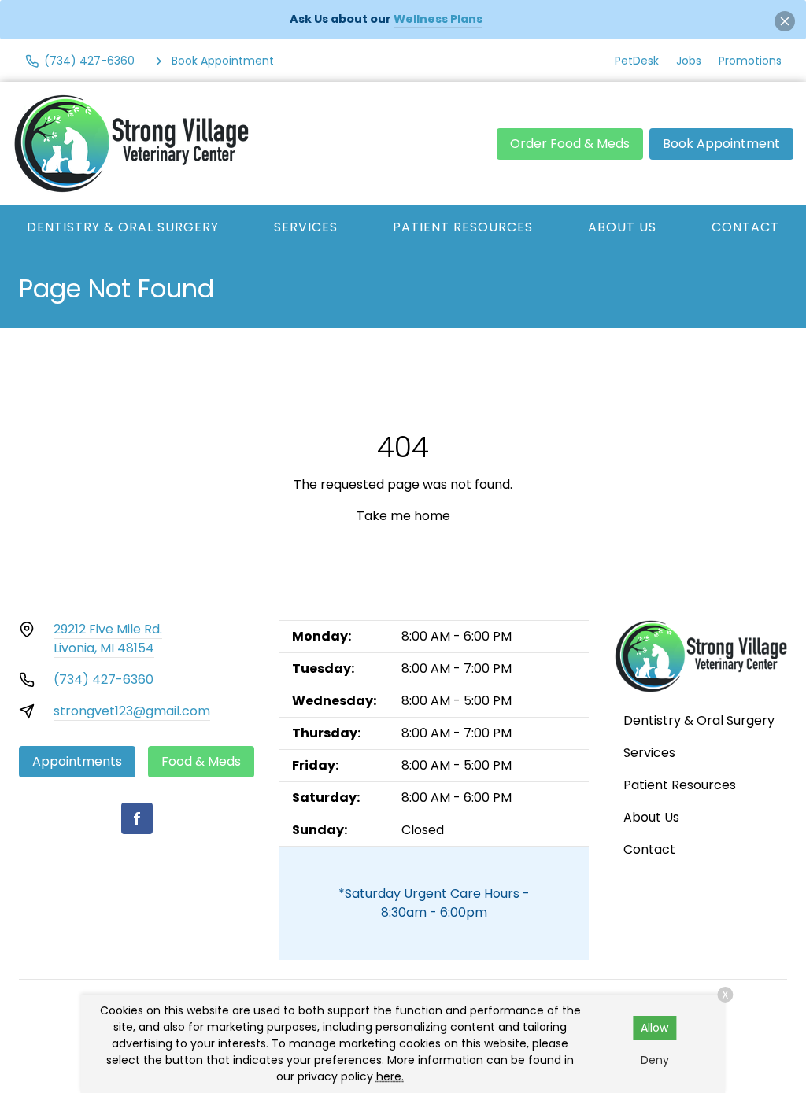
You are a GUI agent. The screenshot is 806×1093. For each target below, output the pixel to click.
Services (306, 227)
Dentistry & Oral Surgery (123, 227)
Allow (654, 1028)
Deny (655, 1060)
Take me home (403, 516)
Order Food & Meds (570, 144)
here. (390, 1076)
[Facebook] (137, 818)
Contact (745, 227)
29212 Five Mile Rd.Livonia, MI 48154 (108, 638)
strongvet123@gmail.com (132, 711)
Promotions (750, 60)
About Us (622, 227)
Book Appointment (721, 144)
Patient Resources (463, 227)
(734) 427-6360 (103, 679)
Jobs (688, 60)
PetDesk (637, 60)
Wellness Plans (438, 19)
